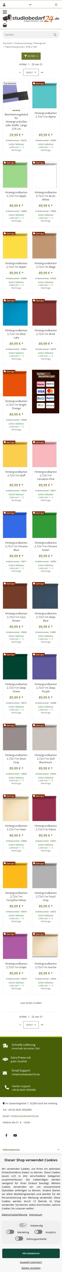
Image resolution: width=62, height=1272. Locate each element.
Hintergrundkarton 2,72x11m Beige (46, 264)
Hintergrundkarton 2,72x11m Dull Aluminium (46, 758)
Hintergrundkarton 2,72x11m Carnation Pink (46, 475)
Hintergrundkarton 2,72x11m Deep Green (16, 687)
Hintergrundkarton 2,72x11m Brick (46, 332)
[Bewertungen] (16, 110)
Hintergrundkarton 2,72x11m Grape (16, 965)
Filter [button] (31, 56)
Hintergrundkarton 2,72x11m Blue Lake (16, 334)
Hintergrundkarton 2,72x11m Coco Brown (16, 617)
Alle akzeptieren (31, 1253)
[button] (30, 5)
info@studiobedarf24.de (25, 1116)
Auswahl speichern (31, 1262)
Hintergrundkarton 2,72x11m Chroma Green (45, 546)
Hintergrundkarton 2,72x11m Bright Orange (16, 404)
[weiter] (42, 72)
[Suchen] (56, 34)
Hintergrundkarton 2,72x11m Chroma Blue (16, 546)
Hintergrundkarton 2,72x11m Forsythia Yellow (16, 896)
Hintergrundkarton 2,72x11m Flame (46, 827)
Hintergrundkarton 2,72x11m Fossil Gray (46, 896)
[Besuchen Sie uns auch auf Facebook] (6, 1135)
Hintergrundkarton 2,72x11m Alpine (46, 114)
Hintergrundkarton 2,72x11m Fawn (16, 827)
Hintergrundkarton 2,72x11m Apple (16, 194)
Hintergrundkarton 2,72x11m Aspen (16, 264)
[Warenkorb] (5, 25)
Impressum (35, 1214)
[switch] (23, 1225)
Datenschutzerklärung (14, 1214)
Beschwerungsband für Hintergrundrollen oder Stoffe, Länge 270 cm (16, 121)
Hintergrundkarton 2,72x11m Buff (16, 473)
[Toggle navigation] (5, 12)
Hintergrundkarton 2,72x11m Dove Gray (16, 758)
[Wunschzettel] (56, 5)
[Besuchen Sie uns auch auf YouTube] (15, 1135)
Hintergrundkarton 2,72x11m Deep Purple (46, 687)
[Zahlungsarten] (45, 392)
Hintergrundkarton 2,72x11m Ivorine (46, 965)
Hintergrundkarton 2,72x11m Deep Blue (46, 617)
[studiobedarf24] (31, 18)
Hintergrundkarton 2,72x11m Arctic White (46, 196)
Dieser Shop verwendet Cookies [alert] (31, 1160)
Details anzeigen (31, 1268)
